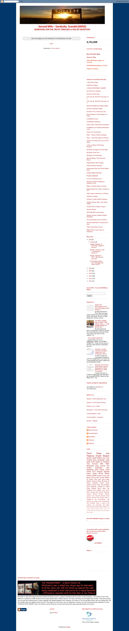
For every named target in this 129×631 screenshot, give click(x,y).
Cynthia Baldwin (104, 477)
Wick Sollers (103, 506)
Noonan (94, 497)
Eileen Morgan (91, 492)
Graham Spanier (103, 471)
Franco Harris (104, 483)
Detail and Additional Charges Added (97, 106)
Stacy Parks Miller (105, 510)
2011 (90, 281)
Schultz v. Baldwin (92, 421)
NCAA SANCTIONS (94, 458)
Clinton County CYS (104, 508)
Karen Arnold (90, 506)
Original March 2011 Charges (95, 163)
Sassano (89, 494)
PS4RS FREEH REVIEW (94, 173)
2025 (90, 239)
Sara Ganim (105, 479)
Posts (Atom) (55, 48)
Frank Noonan (91, 488)
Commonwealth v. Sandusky (95, 417)
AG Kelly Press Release (94, 91)
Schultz (89, 485)
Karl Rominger (97, 510)
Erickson (94, 481)
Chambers (92, 508)
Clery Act (97, 508)
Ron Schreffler (91, 503)
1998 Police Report (92, 85)
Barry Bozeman (93, 430)
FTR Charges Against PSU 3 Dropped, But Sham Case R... (96, 263)
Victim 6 (104, 503)
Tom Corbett (97, 490)
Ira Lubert (106, 486)
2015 (90, 271)
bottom (99, 387)
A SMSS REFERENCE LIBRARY (96, 88)
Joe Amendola (97, 505)
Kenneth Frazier (101, 475)
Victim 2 (98, 503)
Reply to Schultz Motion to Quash (96, 186)
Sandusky (98, 468)
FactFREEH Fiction (92, 119)
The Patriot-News (100, 499)
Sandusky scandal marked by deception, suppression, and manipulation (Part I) (101, 351)
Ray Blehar (92, 436)
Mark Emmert (99, 492)
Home (51, 43)
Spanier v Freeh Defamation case (96, 399)
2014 (90, 273)
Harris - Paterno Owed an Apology (96, 135)
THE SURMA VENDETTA (95, 338)
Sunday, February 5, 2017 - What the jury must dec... (96, 257)
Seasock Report (91, 209)
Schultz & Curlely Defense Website (97, 199)
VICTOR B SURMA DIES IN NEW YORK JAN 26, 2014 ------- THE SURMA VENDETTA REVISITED (102, 324)
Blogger (68, 627)
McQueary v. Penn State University (97, 410)
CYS (94, 471)
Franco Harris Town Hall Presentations (98, 124)
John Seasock (96, 495)
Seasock (97, 506)
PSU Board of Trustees (100, 462)
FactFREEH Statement (93, 122)
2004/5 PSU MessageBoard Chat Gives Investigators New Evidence (102, 307)
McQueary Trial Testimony (94, 155)
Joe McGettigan (90, 510)
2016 (90, 268)
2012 (90, 278)
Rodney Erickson (98, 494)
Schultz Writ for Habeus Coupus (96, 206)
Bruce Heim (102, 488)
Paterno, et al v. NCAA (93, 406)
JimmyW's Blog (91, 57)
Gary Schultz (100, 466)
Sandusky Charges (92, 196)
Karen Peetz (92, 473)
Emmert (94, 485)
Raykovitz (106, 492)
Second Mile (95, 477)
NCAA (101, 473)
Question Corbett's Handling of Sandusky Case (95, 182)
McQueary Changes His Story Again (97, 149)
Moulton (89, 497)
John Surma (99, 469)
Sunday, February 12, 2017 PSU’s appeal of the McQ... (97, 245)
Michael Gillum (105, 495)
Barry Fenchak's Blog (93, 54)
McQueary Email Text (93, 152)
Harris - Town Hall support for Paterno (98, 138)
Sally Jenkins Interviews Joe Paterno (97, 193)
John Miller (105, 505)
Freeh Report (102, 456)
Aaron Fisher (105, 490)
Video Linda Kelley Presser (94, 227)
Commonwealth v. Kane (93, 413)
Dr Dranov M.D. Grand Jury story (96, 111)
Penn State (94, 453)
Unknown (91, 440)
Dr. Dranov (90, 479)
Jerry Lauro (97, 479)
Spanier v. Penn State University (96, 402)
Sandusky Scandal (96, 486)
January (92, 242)
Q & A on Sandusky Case (94, 178)
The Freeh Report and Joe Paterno (97, 220)
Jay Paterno (95, 501)
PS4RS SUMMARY (92, 176)
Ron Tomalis (100, 497)
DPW (94, 475)
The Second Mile (95, 464)
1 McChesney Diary (92, 82)
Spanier (89, 481)
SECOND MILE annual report (95, 212)
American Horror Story (93, 94)
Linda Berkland (93, 433)
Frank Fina (100, 485)
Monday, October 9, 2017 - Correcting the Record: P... (97, 251)
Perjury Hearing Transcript (94, 165)
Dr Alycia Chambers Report (94, 108)
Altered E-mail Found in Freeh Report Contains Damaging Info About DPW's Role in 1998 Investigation (102, 368)
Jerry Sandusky (98, 460)
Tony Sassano (90, 512)
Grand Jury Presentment (94, 132)
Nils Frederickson (104, 501)
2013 (90, 276)
